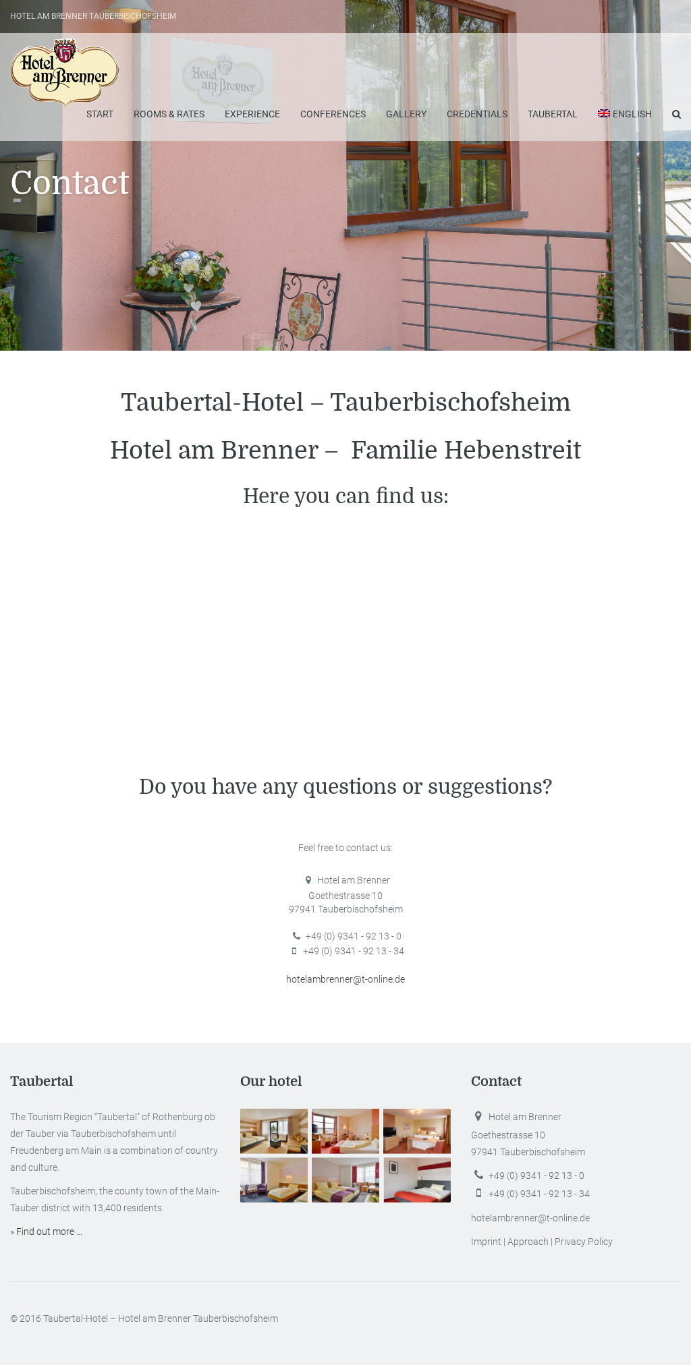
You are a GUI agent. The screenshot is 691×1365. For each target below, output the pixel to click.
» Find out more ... (46, 1231)
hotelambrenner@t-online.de (345, 979)
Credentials (477, 114)
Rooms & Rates (169, 114)
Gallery (406, 114)
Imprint (486, 1241)
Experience (252, 114)
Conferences (333, 114)
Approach (528, 1241)
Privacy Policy (584, 1241)
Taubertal (553, 114)
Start (99, 114)
